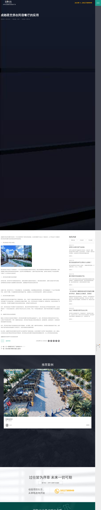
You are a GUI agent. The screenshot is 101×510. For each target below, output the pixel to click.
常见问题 (90, 240)
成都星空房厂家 (4, 336)
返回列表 (8, 341)
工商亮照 (99, 345)
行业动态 (82, 240)
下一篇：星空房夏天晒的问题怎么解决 (11, 348)
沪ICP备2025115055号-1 (96, 347)
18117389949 (67, 490)
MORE (71, 256)
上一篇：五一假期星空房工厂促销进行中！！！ (13, 346)
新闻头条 (73, 240)
